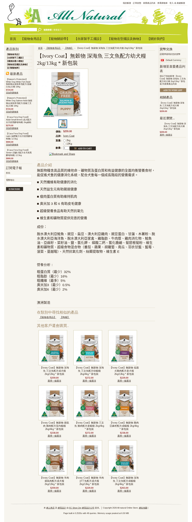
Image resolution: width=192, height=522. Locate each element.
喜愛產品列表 (149, 3)
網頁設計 (62, 508)
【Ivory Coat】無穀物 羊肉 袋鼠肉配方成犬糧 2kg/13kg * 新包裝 (54, 481)
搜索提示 (57, 30)
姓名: (8, 173)
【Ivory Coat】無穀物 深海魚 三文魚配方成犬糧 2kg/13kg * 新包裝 (54, 370)
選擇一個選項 (54, 381)
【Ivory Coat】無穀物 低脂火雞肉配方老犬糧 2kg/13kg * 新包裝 (124, 370)
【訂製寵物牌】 (13, 68)
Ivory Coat (68, 135)
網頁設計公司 (88, 508)
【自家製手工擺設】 (15, 58)
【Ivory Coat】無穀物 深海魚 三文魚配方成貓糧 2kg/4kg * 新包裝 (124, 481)
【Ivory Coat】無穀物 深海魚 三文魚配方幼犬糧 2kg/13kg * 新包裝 (175, 126)
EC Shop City (75, 508)
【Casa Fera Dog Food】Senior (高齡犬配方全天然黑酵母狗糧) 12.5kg (19, 152)
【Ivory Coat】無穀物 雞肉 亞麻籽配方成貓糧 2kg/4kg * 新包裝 (124, 425)
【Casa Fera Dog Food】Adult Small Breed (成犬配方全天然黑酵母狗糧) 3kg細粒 (19, 119)
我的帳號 (127, 3)
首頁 (40, 48)
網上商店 (50, 508)
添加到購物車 (12, 93)
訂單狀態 (137, 3)
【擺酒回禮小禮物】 (15, 61)
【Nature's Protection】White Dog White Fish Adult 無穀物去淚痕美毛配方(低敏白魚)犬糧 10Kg (19, 83)
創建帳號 (181, 3)
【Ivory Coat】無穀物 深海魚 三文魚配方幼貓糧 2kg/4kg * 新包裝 (89, 370)
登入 (172, 3)
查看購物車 (162, 3)
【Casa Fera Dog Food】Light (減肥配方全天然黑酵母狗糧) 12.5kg (19, 136)
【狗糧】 (68, 48)
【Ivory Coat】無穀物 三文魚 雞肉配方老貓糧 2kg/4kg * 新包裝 (89, 425)
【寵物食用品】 (13, 54)
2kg (68, 140)
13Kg (69, 143)
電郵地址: (10, 180)
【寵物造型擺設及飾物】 (17, 64)
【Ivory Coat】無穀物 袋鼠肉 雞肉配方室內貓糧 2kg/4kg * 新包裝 (54, 425)
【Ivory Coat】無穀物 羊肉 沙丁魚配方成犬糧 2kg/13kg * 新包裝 (89, 481)
